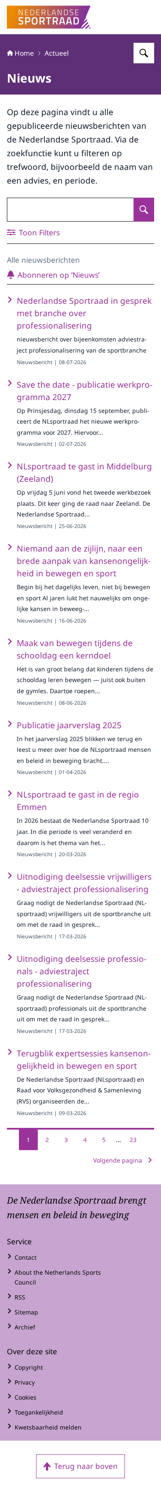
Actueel (57, 53)
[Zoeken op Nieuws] (144, 210)
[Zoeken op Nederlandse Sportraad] (144, 53)
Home (24, 53)
